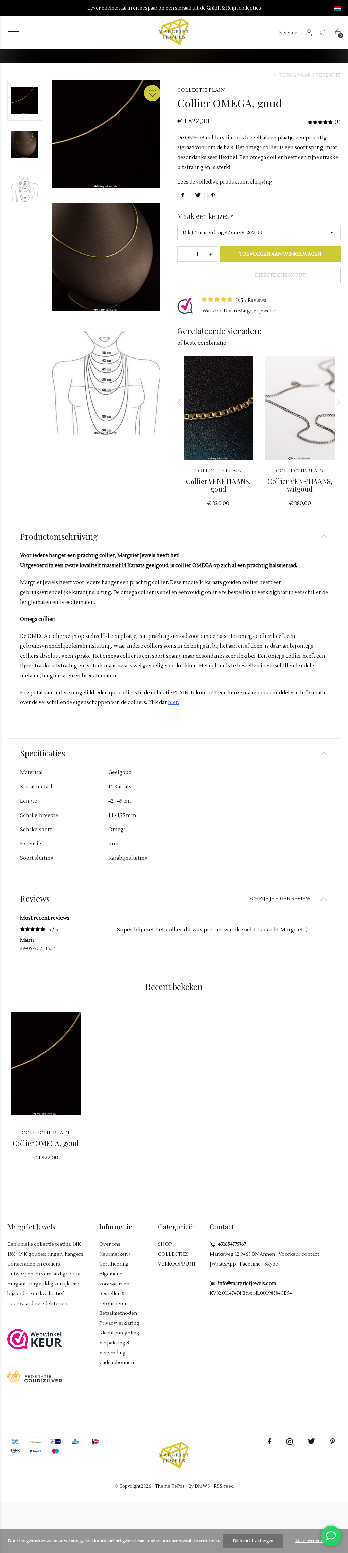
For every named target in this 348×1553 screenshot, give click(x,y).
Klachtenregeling (119, 1333)
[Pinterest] (332, 1441)
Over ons (109, 1244)
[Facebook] (269, 1441)
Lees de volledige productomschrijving (224, 182)
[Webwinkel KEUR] (34, 1339)
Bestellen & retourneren (113, 1299)
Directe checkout (280, 275)
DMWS (202, 1486)
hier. (173, 702)
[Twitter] (311, 1441)
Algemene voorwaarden (114, 1279)
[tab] (174, 536)
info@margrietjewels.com (247, 1283)
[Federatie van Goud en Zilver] (34, 1376)
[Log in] (309, 33)
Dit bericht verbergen (253, 1540)
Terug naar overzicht (310, 75)
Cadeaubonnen (116, 1363)
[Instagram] (289, 1441)
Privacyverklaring (119, 1323)
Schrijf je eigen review (280, 899)
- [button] (184, 254)
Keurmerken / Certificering (114, 1259)
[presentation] (179, 402)
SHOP (165, 1244)
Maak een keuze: (205, 216)
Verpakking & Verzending (114, 1348)
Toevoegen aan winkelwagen (280, 254)
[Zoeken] (323, 33)
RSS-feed (224, 1486)
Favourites (152, 93)
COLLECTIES (173, 1254)
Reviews (257, 300)
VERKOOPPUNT (177, 1264)
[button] (13, 31)
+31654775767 (232, 1244)
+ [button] (211, 254)
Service (288, 33)
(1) (338, 122)
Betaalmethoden (118, 1313)
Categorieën (177, 1226)
